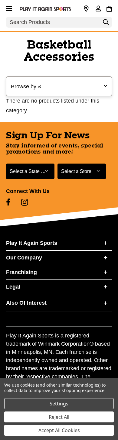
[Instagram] (24, 202)
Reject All (59, 417)
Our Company (24, 258)
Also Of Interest (26, 303)
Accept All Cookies (59, 430)
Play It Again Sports (31, 243)
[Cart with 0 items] (109, 8)
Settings (59, 403)
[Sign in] (98, 9)
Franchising (21, 272)
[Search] (106, 24)
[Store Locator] (86, 8)
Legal (13, 287)
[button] (8, 7)
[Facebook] (8, 202)
